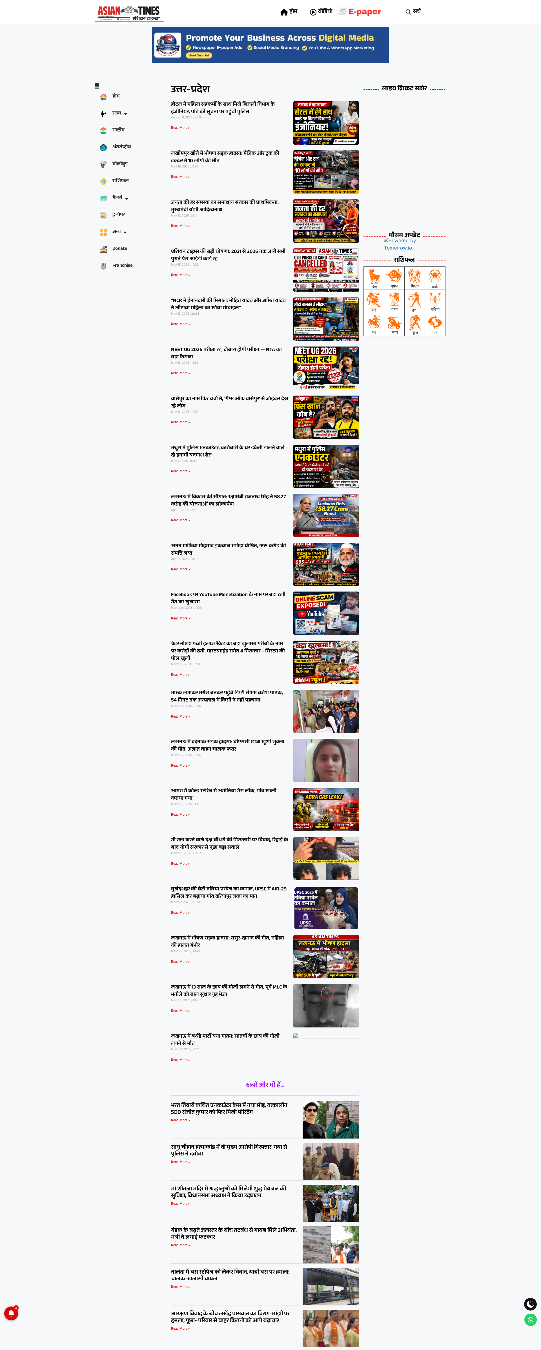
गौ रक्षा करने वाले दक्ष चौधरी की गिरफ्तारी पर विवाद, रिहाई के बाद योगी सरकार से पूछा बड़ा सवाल (229, 844)
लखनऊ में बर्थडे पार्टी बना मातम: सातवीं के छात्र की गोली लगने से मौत (225, 1040)
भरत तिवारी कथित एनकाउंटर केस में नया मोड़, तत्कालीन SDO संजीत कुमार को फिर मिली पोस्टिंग (229, 1109)
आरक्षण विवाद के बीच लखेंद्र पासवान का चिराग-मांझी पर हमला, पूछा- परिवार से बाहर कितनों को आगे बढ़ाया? (230, 1318)
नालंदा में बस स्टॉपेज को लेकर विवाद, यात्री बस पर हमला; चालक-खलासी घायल (230, 1276)
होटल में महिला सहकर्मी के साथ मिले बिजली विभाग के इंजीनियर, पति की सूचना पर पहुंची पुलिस (223, 108)
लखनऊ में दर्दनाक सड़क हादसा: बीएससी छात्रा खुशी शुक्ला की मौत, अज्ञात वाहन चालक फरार (227, 746)
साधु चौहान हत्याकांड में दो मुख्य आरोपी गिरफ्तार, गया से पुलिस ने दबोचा (229, 1151)
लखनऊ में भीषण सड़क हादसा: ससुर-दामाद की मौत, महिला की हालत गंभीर (227, 942)
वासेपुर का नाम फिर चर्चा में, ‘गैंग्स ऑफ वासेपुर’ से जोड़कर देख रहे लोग (229, 403)
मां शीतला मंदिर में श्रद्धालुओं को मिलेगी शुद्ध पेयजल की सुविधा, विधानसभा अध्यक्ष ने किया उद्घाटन (228, 1193)
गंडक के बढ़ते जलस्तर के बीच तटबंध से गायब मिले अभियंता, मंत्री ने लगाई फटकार (234, 1234)
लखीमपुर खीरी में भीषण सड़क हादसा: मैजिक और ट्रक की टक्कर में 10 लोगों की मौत (225, 158)
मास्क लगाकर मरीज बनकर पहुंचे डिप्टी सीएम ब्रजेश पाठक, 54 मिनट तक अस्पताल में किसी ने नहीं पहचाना (227, 697)
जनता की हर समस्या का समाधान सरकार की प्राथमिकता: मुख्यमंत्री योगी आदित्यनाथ (225, 207)
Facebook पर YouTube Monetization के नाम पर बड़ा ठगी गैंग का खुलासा (228, 599)
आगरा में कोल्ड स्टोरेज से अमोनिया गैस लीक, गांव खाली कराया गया (223, 795)
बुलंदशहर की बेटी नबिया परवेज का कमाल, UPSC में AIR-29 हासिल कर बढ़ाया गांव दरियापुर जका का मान (229, 893)
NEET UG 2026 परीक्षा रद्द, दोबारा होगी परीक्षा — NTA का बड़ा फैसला (226, 354)
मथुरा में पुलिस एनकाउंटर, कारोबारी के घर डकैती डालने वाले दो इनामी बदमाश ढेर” (228, 452)
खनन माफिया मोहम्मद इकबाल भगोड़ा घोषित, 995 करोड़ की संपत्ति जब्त (228, 550)
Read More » (180, 128)
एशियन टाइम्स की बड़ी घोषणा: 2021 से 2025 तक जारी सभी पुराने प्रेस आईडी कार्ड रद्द (228, 256)
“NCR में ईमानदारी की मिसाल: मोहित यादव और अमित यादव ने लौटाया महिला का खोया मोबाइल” (228, 305)
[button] (408, 12)
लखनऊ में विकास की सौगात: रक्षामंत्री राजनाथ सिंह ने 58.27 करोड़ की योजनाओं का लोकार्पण (228, 501)
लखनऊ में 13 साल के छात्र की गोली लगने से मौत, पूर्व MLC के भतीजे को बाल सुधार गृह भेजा (229, 991)
